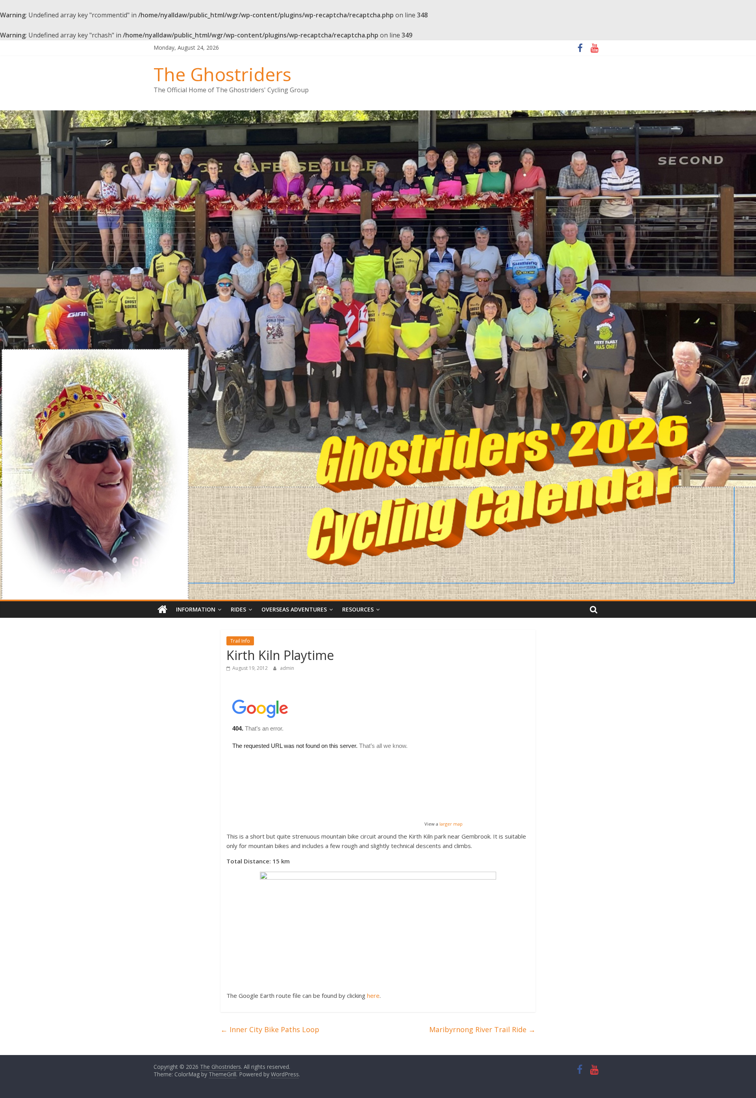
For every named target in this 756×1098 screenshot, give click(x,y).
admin (287, 668)
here (373, 995)
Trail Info (240, 641)
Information (195, 609)
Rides (238, 609)
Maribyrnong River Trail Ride (482, 1029)
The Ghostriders (222, 74)
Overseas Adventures (294, 609)
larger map (451, 824)
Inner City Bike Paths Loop (269, 1029)
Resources (358, 609)
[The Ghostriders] (378, 115)
